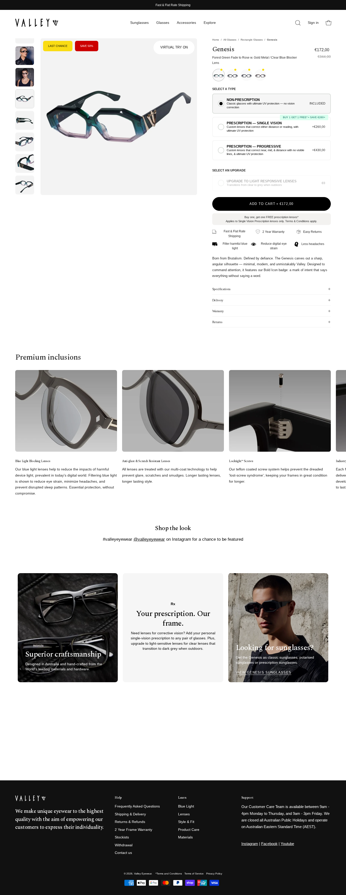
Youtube (287, 843)
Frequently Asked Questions (137, 806)
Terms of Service (194, 873)
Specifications (221, 289)
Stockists (122, 837)
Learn (182, 798)
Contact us (123, 853)
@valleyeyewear (149, 539)
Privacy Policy (214, 873)
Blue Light (186, 806)
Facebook (269, 843)
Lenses (184, 814)
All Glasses (229, 39)
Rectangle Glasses (252, 39)
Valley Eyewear (142, 873)
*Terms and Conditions (169, 873)
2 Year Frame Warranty (133, 830)
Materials (185, 837)
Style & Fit (186, 822)
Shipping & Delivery (130, 814)
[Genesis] (24, 53)
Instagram (249, 843)
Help (118, 798)
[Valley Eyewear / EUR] (36, 23)
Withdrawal (123, 845)
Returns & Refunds (130, 822)
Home (215, 39)
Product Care (188, 830)
